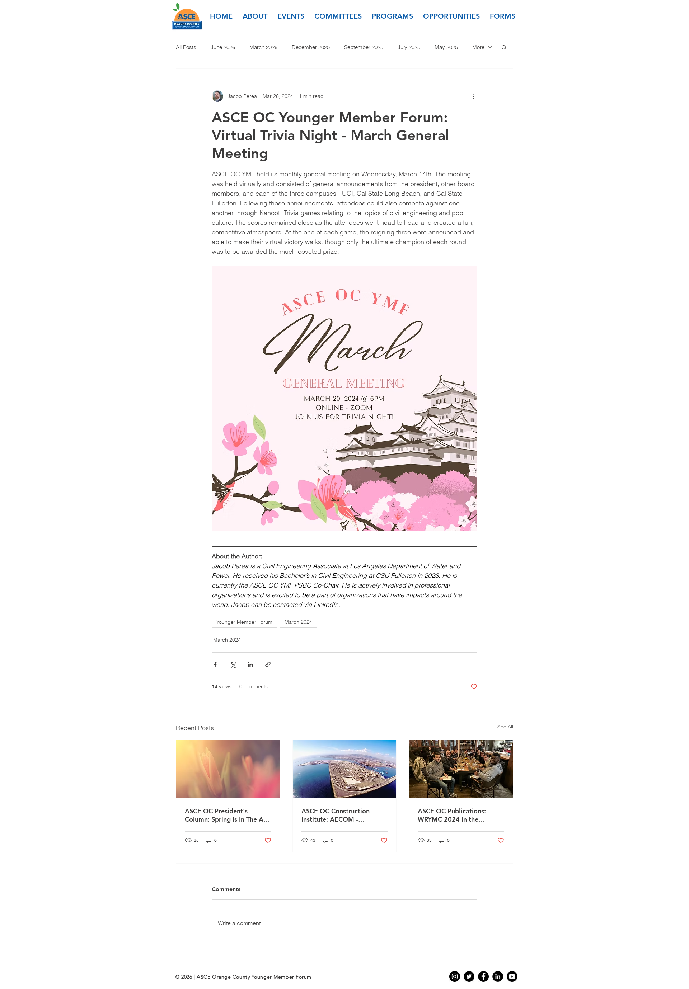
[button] (255, 16)
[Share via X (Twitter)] (232, 664)
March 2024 (298, 622)
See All (505, 726)
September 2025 (363, 47)
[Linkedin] (497, 976)
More (478, 47)
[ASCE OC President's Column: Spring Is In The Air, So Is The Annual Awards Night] (228, 769)
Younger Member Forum (244, 622)
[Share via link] (267, 664)
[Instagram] (454, 976)
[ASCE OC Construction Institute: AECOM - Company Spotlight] (345, 769)
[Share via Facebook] (215, 664)
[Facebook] (483, 976)
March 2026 (263, 47)
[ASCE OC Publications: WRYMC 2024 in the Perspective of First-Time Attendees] (461, 769)
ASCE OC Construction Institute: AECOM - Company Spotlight (335, 815)
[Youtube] (512, 976)
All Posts (186, 47)
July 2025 (409, 47)
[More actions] (473, 96)
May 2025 (446, 47)
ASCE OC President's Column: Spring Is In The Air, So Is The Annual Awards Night (227, 815)
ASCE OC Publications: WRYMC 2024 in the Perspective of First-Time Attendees (455, 815)
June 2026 (223, 47)
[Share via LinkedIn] (250, 664)
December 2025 (311, 47)
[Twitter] (469, 976)
